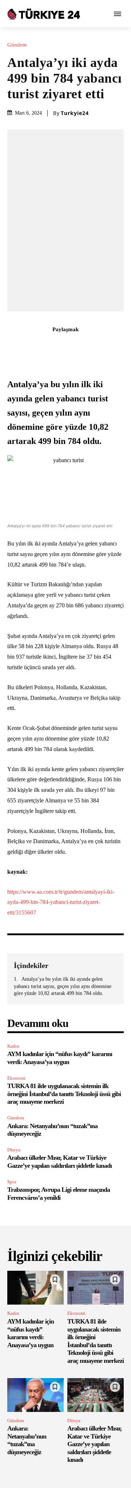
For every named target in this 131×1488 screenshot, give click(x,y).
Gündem (17, 45)
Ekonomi (16, 1078)
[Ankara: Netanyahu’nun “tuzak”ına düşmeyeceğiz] (35, 1395)
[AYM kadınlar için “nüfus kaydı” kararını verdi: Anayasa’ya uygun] (35, 1288)
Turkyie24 (75, 113)
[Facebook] (23, 345)
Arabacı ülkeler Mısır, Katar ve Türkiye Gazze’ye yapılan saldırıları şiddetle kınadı (59, 1161)
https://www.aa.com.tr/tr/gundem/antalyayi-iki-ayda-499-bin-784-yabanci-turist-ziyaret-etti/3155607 (60, 902)
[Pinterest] (57, 345)
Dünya (13, 1149)
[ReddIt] (90, 345)
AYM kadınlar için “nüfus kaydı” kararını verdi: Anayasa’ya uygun (59, 1058)
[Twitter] (40, 345)
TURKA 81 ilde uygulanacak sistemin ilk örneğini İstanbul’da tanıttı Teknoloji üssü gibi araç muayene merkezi (64, 1093)
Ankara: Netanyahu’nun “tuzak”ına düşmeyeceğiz (26, 1440)
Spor (11, 1182)
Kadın (13, 1046)
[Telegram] (107, 345)
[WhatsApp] (74, 345)
